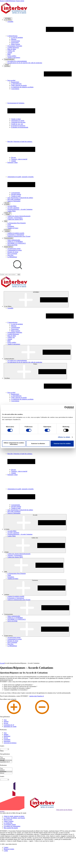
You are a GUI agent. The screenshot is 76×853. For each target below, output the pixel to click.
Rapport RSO (15, 82)
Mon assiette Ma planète (11, 828)
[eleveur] (6, 773)
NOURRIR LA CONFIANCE (16, 243)
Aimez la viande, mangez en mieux (14, 816)
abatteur (6, 734)
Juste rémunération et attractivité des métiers (20, 197)
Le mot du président (17, 37)
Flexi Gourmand (12, 253)
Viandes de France (12, 228)
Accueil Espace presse (13, 248)
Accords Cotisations (13, 207)
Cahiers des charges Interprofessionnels (18, 216)
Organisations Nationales (14, 46)
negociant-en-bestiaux (10, 743)
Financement (15, 42)
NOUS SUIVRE (12, 245)
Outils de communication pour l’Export (18, 236)
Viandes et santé (16, 196)
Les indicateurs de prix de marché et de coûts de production (24, 63)
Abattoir (13, 161)
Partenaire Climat (12, 162)
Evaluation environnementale (19, 127)
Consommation (15, 192)
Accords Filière (11, 206)
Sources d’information (13, 201)
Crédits (6, 850)
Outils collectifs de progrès (19, 85)
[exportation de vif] (6, 762)
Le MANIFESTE (16, 84)
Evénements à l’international (15, 234)
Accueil (2, 663)
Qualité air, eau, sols (17, 124)
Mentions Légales (9, 849)
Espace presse (20, 1)
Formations (10, 226)
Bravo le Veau (8, 819)
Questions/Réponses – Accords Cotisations (19, 209)
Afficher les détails (64, 437)
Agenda (9, 52)
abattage (6, 721)
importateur (7, 741)
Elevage (13, 157)
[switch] (28, 430)
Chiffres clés (11, 51)
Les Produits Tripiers (10, 824)
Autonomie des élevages (18, 122)
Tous (5, 720)
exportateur (7, 739)
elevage (6, 723)
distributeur (7, 736)
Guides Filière (11, 211)
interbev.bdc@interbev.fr (36, 696)
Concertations (15, 89)
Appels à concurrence (13, 57)
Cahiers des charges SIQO (15, 219)
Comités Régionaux (13, 47)
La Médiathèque (12, 257)
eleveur (6, 738)
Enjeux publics (11, 56)
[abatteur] (6, 770)
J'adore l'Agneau (8, 821)
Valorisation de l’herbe (17, 120)
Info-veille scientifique (13, 199)
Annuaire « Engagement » (15, 217)
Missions (13, 39)
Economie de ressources (18, 125)
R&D (9, 54)
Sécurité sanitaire (16, 194)
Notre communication (13, 240)
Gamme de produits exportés (15, 233)
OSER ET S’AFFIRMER (15, 241)
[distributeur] (6, 771)
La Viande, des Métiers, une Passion (14, 818)
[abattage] (6, 759)
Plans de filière (11, 49)
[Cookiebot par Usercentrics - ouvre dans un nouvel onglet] (66, 407)
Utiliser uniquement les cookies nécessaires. (14, 443)
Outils (9, 224)
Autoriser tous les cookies (62, 443)
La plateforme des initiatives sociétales (22, 87)
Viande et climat (16, 119)
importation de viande (10, 726)
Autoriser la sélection (38, 443)
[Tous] (6, 757)
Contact (6, 847)
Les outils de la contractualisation (17, 61)
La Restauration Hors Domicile (16, 223)
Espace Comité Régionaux (8, 1)
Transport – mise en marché (19, 159)
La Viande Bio (8, 823)
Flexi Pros (10, 255)
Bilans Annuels (15, 44)
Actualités (10, 21)
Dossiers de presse (12, 252)
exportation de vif (9, 725)
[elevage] (6, 760)
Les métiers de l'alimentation (12, 826)
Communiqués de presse (14, 250)
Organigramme (15, 41)
